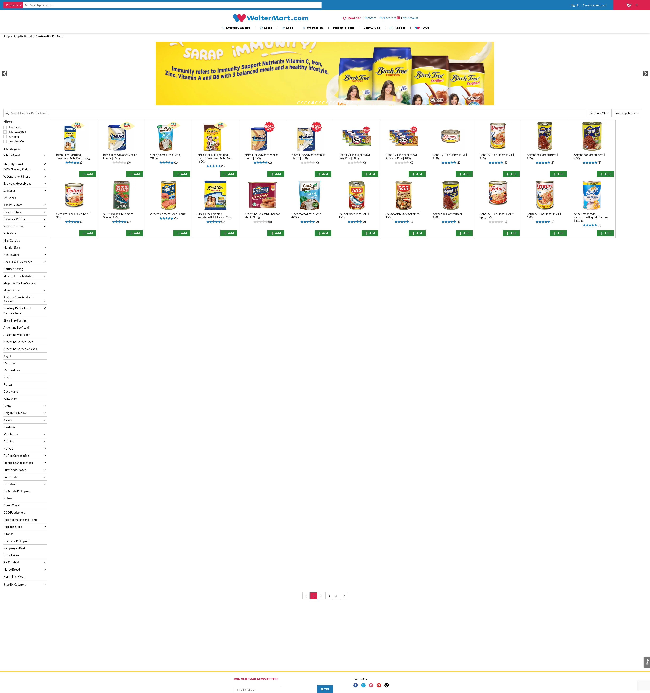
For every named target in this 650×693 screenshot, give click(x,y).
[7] (320, 102)
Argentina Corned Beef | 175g (542, 156)
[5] (312, 102)
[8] (323, 102)
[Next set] (344, 595)
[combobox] (13, 5)
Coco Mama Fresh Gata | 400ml (307, 215)
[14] (344, 102)
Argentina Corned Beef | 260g (589, 156)
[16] (352, 102)
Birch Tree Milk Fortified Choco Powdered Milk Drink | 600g (215, 158)
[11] (334, 102)
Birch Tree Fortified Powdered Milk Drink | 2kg (73, 156)
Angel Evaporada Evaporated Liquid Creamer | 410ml (591, 217)
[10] (330, 102)
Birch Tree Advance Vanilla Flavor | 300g (308, 156)
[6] (316, 102)
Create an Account (595, 5)
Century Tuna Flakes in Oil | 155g (497, 156)
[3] (305, 102)
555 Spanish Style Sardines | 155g (403, 215)
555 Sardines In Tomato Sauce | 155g (118, 215)
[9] (327, 102)
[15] (348, 102)
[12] (337, 102)
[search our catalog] (26, 5)
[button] (4, 73)
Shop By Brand (22, 36)
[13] (341, 102)
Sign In (575, 5)
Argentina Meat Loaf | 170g (168, 214)
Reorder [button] (354, 18)
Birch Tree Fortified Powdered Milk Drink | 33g (214, 215)
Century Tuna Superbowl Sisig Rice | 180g (354, 156)
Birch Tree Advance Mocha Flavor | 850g (261, 156)
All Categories (12, 149)
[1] (298, 102)
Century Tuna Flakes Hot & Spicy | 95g (497, 215)
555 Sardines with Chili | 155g (354, 215)
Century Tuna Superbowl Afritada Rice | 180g (401, 156)
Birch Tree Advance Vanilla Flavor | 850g (120, 156)
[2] (302, 102)
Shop (6, 36)
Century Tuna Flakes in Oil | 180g (450, 156)
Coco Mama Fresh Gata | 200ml (165, 156)
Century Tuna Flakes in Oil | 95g (73, 215)
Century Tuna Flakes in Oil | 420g (544, 215)
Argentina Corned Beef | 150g (448, 215)
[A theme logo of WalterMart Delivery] (270, 18)
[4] (309, 102)
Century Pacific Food (49, 36)
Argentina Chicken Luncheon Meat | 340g (262, 215)
